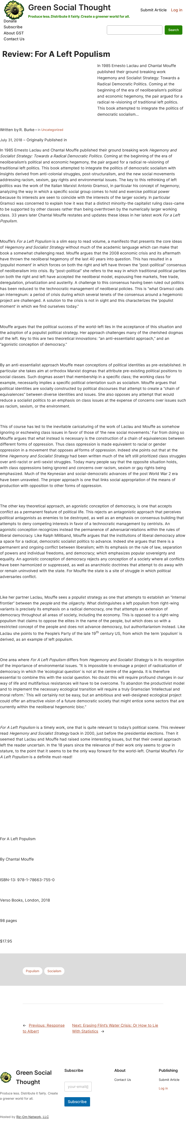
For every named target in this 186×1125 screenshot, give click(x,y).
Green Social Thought (69, 7)
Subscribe (77, 1101)
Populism (32, 971)
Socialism (54, 971)
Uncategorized (52, 130)
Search (173, 30)
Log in (176, 10)
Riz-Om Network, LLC (32, 1117)
